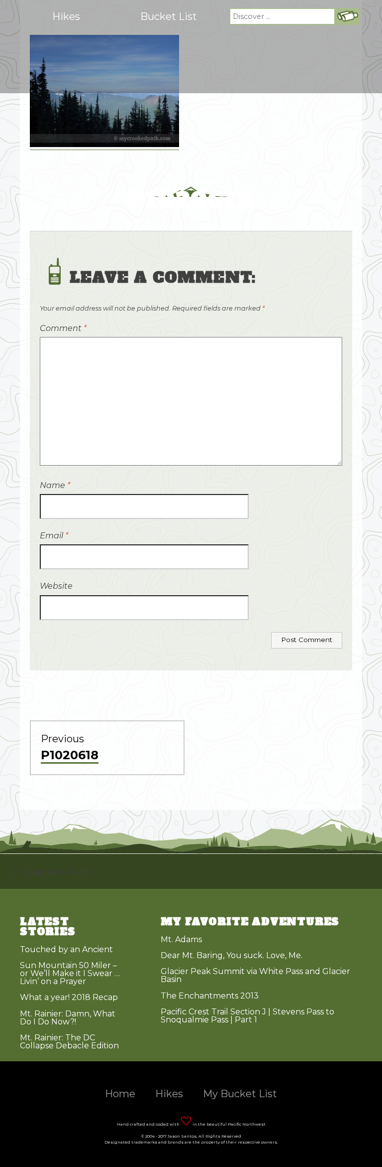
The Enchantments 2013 (210, 995)
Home (120, 1094)
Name (55, 485)
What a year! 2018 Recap (69, 997)
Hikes (66, 16)
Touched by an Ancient (66, 949)
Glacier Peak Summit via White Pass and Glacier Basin (255, 975)
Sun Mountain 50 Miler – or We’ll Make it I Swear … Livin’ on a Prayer (70, 973)
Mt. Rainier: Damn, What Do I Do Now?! (67, 1017)
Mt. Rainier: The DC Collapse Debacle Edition (69, 1041)
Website (56, 586)
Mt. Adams (181, 939)
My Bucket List (240, 1094)
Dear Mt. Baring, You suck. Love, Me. (231, 955)
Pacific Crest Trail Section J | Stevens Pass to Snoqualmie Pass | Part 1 (247, 1015)
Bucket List (168, 16)
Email (54, 535)
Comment (63, 328)
